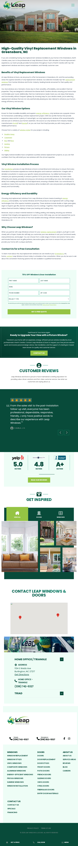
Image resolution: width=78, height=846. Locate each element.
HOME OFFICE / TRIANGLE (31, 659)
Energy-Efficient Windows (20, 774)
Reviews (66, 763)
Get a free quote (39, 312)
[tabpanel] (39, 546)
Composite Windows (17, 767)
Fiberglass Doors (45, 789)
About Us (68, 752)
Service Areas (69, 759)
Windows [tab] (61, 517)
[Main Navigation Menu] (73, 5)
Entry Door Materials (47, 793)
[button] (31, 474)
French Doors (44, 774)
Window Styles (14, 759)
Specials (11, 808)
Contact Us (39, 353)
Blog (65, 767)
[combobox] (39, 299)
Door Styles (43, 763)
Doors (40, 752)
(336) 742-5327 (24, 686)
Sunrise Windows (15, 782)
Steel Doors (43, 786)
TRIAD (18, 693)
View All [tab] (17, 517)
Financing (12, 812)
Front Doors (43, 767)
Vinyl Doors (43, 782)
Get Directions (22, 674)
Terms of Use (46, 828)
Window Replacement (17, 755)
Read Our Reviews (39, 480)
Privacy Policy (33, 828)
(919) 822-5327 (47, 739)
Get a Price (15, 842)
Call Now (41, 842)
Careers (67, 770)
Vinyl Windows (14, 763)
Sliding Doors (44, 778)
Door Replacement (46, 759)
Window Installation (17, 786)
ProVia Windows (15, 778)
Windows (12, 752)
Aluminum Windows (16, 770)
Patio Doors (43, 770)
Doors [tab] (39, 517)
